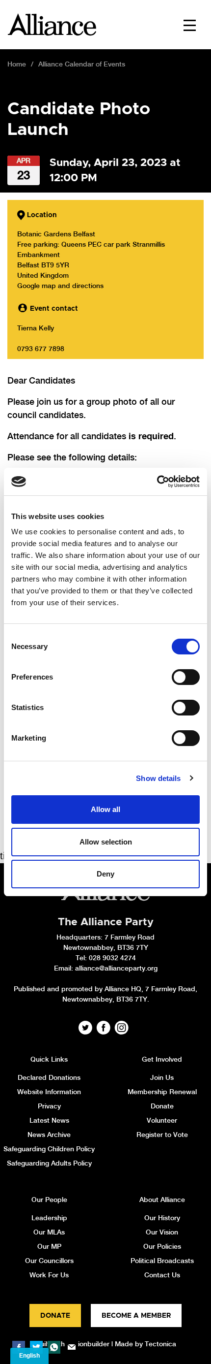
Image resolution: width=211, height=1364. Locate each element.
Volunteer (162, 1120)
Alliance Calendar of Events (81, 64)
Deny (105, 874)
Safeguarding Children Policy (49, 1149)
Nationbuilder (88, 1344)
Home (16, 64)
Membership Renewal (162, 1092)
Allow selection (105, 842)
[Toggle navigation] (190, 24)
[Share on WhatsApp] (54, 1347)
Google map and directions (60, 286)
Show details (158, 778)
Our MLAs (49, 1232)
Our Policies (162, 1246)
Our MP (49, 1246)
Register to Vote (162, 1134)
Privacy (49, 1106)
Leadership (49, 1218)
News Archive (49, 1134)
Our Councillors (49, 1261)
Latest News (49, 1120)
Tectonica (160, 1344)
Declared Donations (49, 1077)
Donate (162, 1106)
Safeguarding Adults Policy (49, 1163)
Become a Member (136, 1315)
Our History (162, 1218)
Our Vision (162, 1232)
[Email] (71, 1347)
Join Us (162, 1077)
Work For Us (49, 1275)
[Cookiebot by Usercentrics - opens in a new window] (157, 481)
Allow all (105, 809)
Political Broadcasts (162, 1261)
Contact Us (162, 1275)
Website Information (49, 1092)
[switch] (186, 677)
